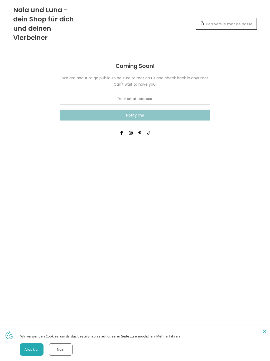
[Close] (264, 331)
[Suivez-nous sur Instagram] (131, 133)
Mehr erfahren (168, 336)
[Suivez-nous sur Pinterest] (140, 133)
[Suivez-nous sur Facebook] (121, 133)
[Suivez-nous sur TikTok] (149, 133)
